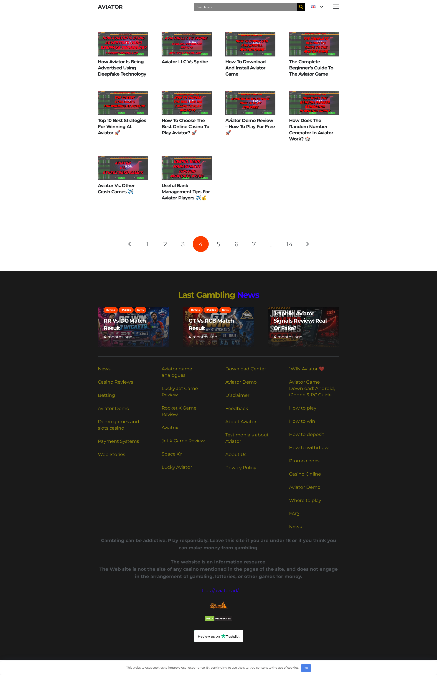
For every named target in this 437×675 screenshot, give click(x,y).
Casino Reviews (115, 382)
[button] (317, 6)
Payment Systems (118, 441)
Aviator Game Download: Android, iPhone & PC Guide (312, 388)
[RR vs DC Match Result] (133, 327)
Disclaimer (237, 395)
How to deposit (306, 434)
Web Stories (111, 454)
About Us (235, 454)
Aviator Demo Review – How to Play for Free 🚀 (250, 126)
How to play (302, 408)
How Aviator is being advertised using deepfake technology (122, 68)
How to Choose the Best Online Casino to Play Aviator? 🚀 (185, 126)
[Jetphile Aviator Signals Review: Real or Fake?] (303, 327)
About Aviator (241, 421)
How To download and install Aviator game (245, 68)
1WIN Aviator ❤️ (307, 369)
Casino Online (305, 474)
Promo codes (304, 461)
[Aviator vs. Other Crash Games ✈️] (123, 168)
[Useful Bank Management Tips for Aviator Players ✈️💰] (187, 168)
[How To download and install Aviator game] (250, 44)
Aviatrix (170, 427)
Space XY (172, 454)
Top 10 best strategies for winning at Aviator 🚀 (122, 126)
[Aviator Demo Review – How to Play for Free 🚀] (250, 103)
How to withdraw (309, 447)
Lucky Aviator (177, 467)
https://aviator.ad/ (218, 590)
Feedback (236, 408)
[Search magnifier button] (301, 7)
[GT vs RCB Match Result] (218, 327)
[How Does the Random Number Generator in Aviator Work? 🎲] (314, 103)
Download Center (245, 369)
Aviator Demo (113, 408)
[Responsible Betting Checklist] (218, 605)
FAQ (294, 513)
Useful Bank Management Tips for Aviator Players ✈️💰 (186, 192)
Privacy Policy (240, 467)
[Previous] (130, 244)
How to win (302, 421)
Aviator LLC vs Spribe (185, 61)
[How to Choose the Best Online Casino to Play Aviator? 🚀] (187, 103)
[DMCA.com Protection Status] (218, 619)
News (248, 295)
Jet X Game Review (183, 440)
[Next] (307, 244)
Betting (106, 395)
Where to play (305, 500)
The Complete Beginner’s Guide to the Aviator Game (311, 68)
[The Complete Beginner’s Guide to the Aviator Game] (314, 44)
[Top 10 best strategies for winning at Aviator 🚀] (123, 103)
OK (306, 668)
